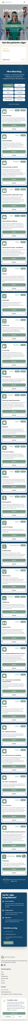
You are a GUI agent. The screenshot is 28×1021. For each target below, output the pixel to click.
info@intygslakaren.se (11, 934)
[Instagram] (4, 965)
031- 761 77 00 (9, 931)
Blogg (2, 974)
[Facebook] (2, 965)
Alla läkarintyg (4, 976)
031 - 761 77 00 (4, 989)
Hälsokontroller (4, 978)
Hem (2, 972)
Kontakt (3, 983)
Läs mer (14, 129)
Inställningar (8, 1016)
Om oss (3, 980)
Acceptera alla (14, 1013)
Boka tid (14, 125)
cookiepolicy (14, 1010)
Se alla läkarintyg (14, 29)
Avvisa (19, 1016)
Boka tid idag (14, 25)
